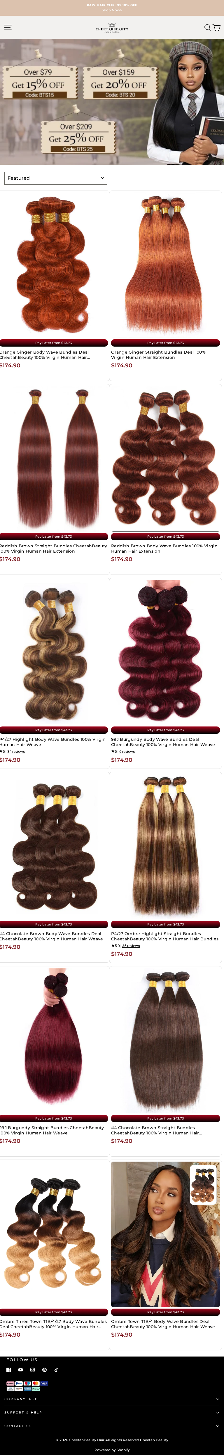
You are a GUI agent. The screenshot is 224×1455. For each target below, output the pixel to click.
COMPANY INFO (21, 1399)
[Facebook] (8, 1370)
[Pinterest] (44, 1370)
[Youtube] (20, 1370)
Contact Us (18, 1426)
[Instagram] (32, 1370)
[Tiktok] (56, 1370)
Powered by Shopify (112, 1450)
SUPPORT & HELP (23, 1412)
